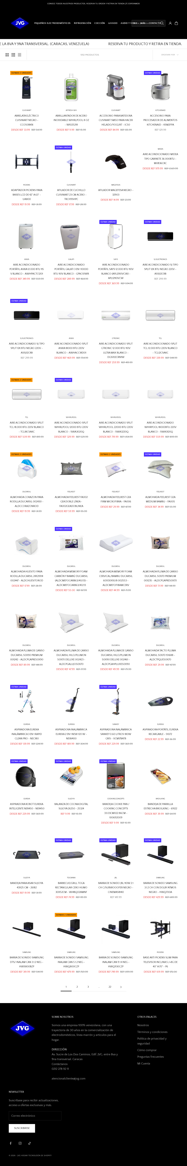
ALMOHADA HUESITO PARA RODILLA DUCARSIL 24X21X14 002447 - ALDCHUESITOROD (26, 576)
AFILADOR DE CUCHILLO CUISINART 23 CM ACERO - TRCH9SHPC (71, 195)
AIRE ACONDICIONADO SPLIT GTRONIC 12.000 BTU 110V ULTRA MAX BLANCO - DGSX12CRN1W (116, 350)
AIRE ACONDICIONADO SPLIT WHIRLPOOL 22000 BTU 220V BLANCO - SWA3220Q (116, 427)
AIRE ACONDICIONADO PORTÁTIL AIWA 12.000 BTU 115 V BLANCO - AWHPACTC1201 (26, 269)
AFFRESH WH (71, 110)
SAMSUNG (160, 878)
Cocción (99, 23)
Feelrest (116, 492)
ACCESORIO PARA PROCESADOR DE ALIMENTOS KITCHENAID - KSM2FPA (160, 120)
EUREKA (27, 724)
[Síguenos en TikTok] (29, 1143)
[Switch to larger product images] (7, 55)
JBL (116, 878)
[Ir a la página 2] (120, 987)
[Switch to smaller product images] (13, 55)
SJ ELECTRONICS (160, 259)
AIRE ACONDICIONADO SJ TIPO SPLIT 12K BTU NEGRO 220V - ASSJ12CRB (160, 269)
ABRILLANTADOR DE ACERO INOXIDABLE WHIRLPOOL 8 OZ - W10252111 (71, 120)
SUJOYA (26, 878)
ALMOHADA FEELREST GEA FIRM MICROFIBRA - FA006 (116, 499)
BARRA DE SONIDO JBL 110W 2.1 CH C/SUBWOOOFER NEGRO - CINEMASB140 (115, 888)
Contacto (155, 23)
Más (143, 23)
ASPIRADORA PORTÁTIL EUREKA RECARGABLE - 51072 (160, 731)
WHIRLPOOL (71, 417)
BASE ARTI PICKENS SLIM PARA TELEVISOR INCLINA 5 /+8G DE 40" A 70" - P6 (160, 962)
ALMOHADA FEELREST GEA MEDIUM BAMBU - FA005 (160, 499)
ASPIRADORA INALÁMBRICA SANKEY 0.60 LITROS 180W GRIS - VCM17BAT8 (116, 734)
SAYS (116, 259)
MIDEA (160, 149)
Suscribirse (22, 1128)
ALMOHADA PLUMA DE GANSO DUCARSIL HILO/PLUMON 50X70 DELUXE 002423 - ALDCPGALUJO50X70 (71, 657)
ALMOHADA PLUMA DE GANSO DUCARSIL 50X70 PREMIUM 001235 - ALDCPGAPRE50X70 (160, 576)
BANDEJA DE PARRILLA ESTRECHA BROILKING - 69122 (160, 806)
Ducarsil (26, 492)
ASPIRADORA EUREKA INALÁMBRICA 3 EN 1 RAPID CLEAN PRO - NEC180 (27, 734)
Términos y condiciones (152, 1032)
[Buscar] (162, 23)
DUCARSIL (71, 566)
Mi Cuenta (143, 1063)
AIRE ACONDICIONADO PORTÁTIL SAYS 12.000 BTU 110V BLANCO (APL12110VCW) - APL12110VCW (115, 271)
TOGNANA (71, 878)
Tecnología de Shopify (39, 1155)
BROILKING (160, 799)
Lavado (112, 23)
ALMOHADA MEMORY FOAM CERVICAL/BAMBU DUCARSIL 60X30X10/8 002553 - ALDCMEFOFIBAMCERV (116, 578)
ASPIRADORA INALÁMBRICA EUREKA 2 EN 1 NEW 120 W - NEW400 (71, 734)
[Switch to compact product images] (19, 55)
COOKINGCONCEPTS (115, 799)
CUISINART (26, 110)
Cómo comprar (147, 1050)
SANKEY (115, 724)
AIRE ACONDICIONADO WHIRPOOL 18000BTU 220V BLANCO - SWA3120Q (160, 427)
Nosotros (143, 1025)
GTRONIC (116, 338)
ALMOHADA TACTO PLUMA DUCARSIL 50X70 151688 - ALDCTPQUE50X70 (160, 655)
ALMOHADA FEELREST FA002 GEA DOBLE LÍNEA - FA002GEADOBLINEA (71, 502)
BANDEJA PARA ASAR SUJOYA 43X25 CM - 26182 (26, 885)
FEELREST (71, 492)
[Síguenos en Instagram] (20, 1143)
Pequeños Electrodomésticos (52, 23)
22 (110, 986)
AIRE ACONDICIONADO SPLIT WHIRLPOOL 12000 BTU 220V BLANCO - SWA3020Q (71, 427)
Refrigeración (82, 23)
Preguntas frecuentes (150, 1056)
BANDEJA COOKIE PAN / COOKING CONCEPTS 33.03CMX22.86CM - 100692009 (115, 811)
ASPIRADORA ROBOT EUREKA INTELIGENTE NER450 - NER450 (26, 806)
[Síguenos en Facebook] (10, 1143)
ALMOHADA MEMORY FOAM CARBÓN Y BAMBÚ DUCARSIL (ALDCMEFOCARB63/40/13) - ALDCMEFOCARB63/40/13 (71, 578)
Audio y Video (129, 23)
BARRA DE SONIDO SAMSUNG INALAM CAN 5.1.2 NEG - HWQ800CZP (71, 962)
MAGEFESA (115, 185)
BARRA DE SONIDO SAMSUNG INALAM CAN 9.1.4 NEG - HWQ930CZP (116, 962)
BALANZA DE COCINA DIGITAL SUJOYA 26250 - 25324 (71, 806)
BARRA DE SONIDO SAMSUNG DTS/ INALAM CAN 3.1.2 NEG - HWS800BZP (27, 962)
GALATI (71, 259)
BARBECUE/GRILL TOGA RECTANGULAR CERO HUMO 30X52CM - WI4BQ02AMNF (71, 888)
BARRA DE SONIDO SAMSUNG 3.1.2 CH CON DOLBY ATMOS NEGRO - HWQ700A (160, 888)
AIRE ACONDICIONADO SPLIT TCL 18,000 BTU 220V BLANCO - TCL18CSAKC (26, 427)
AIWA (26, 259)
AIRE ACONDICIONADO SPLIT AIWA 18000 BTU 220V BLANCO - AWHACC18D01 (71, 348)
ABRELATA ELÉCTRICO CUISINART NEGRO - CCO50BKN (27, 120)
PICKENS (26, 185)
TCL (160, 338)
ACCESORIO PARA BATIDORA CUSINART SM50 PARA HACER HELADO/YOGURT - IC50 (116, 120)
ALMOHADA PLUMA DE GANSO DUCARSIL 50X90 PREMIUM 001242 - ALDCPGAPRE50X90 (26, 655)
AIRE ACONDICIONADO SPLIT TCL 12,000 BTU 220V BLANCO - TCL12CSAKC (160, 348)
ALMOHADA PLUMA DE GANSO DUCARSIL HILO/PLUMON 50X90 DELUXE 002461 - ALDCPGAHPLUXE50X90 (115, 657)
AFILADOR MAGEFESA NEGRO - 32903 (115, 192)
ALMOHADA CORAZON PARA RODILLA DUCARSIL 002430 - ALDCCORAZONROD (26, 502)
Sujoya (71, 799)
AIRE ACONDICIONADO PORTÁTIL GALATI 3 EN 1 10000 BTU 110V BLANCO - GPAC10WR (71, 269)
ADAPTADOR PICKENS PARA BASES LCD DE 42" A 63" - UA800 (26, 195)
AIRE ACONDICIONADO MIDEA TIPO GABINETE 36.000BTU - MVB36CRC (160, 159)
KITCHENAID (160, 110)
